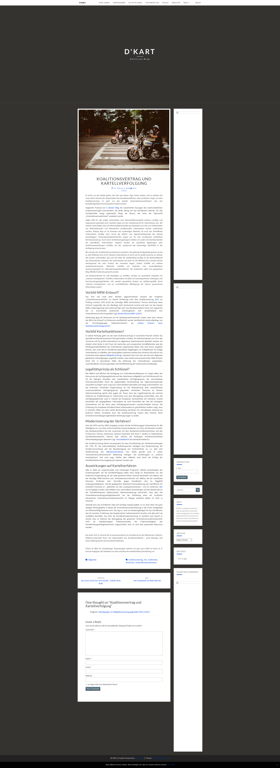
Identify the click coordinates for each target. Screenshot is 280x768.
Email (88, 667)
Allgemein (92, 559)
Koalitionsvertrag (136, 559)
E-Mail (179, 468)
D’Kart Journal (104, 3)
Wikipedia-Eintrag (114, 355)
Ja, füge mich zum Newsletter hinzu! (102, 684)
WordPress (139, 758)
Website (89, 675)
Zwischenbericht (122, 439)
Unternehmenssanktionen (146, 562)
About (185, 3)
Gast (134, 188)
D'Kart (82, 2)
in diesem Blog (112, 207)
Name (89, 658)
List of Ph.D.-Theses (135, 3)
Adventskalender (119, 3)
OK (169, 764)
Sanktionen (152, 559)
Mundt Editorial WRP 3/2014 (129, 313)
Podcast (165, 3)
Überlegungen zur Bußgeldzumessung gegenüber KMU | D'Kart (124, 612)
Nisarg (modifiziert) (161, 758)
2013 (157, 299)
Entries (182, 559)
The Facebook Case (152, 3)
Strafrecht (130, 562)
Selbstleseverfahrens (114, 451)
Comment (90, 629)
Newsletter (176, 3)
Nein (172, 764)
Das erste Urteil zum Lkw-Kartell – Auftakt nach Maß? (101, 581)
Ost (145, 559)
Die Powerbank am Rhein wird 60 (147, 579)
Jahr (161, 487)
